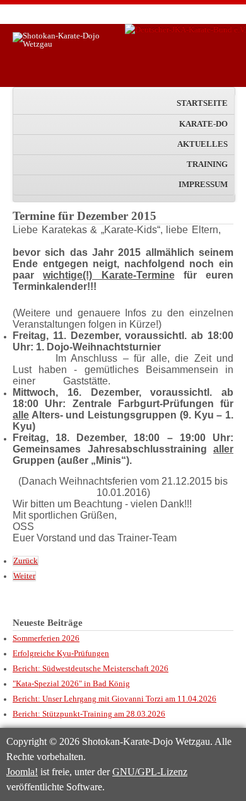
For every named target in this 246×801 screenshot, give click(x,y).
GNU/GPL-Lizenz (149, 771)
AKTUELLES (202, 144)
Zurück (25, 560)
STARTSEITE (202, 103)
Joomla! (22, 771)
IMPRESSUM (203, 184)
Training (207, 164)
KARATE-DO (203, 124)
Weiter (24, 576)
